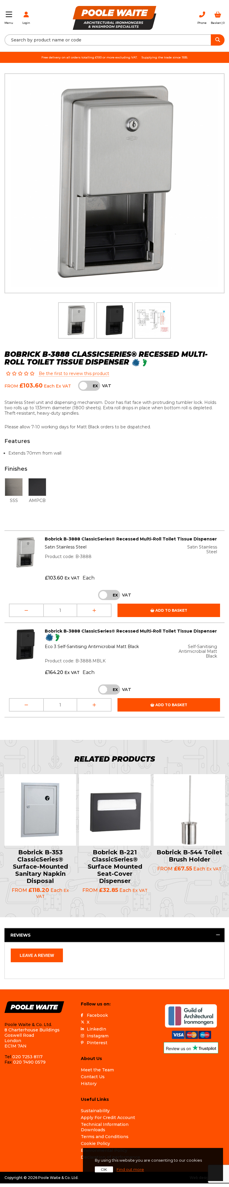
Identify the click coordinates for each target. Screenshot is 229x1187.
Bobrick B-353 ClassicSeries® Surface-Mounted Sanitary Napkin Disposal (40, 866)
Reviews (20, 935)
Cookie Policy (95, 1143)
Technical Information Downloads (105, 1127)
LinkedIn (96, 1029)
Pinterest (97, 1042)
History (89, 1083)
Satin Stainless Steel (65, 547)
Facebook (97, 1015)
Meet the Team (97, 1070)
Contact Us (93, 1076)
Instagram (98, 1036)
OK (104, 1169)
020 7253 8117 (27, 1056)
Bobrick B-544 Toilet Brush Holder (189, 856)
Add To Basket (170, 610)
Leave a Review (37, 955)
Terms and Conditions (105, 1136)
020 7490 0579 (29, 1062)
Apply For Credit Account (108, 1117)
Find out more (130, 1169)
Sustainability (95, 1110)
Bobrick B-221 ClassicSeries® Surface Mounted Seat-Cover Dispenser (115, 866)
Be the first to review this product (74, 373)
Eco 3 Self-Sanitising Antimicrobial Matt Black (92, 646)
